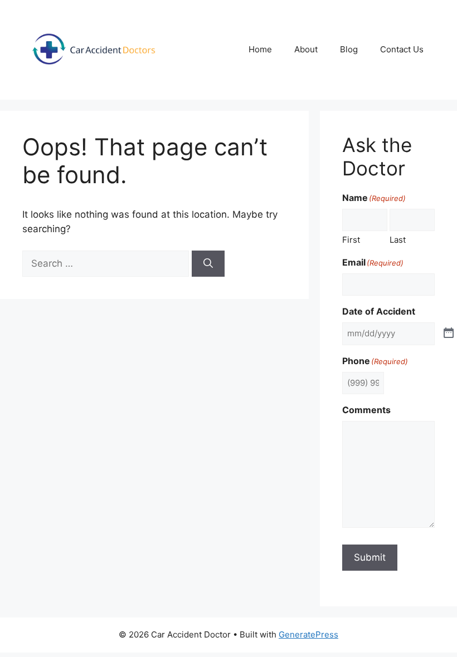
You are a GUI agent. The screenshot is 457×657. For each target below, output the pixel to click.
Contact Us (402, 49)
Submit (370, 557)
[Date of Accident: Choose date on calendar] (448, 333)
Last (398, 239)
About (306, 49)
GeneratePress (308, 634)
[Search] (208, 264)
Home (260, 49)
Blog (349, 49)
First (351, 239)
